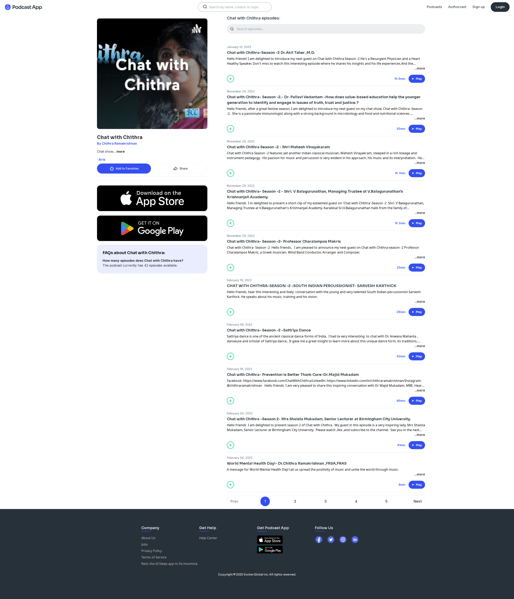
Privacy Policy (151, 551)
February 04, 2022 (240, 413)
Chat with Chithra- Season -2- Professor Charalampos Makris (284, 241)
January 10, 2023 (239, 47)
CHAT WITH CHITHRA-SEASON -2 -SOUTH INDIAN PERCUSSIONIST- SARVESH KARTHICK (311, 286)
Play (419, 79)
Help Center (208, 538)
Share (183, 168)
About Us (148, 538)
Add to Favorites (127, 168)
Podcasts (434, 7)
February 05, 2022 (239, 369)
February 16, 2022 (239, 280)
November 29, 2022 (241, 91)
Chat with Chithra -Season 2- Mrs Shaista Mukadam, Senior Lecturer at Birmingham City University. (319, 419)
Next (418, 501)
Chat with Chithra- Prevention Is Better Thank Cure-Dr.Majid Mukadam (293, 374)
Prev (234, 501)
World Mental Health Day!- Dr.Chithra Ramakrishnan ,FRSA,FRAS (287, 463)
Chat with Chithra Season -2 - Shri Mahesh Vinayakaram (278, 147)
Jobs (144, 544)
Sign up (478, 7)
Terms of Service (153, 557)
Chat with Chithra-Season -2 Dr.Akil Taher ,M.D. (271, 52)
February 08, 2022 (239, 324)
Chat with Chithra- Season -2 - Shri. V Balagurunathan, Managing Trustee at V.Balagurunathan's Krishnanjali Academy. (315, 194)
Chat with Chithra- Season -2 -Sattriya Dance (269, 330)
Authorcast (457, 7)
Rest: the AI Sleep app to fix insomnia (169, 563)
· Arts (101, 159)
